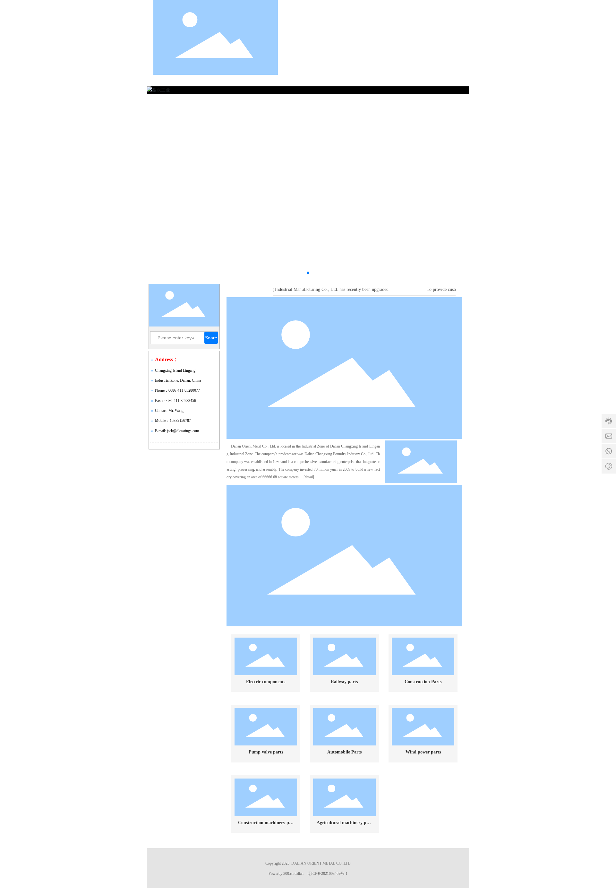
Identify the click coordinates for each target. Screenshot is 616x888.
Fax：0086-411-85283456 (175, 400)
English (446, 37)
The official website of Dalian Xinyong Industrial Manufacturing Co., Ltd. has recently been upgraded (291, 289)
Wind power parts (423, 752)
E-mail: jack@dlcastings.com (177, 431)
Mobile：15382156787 (173, 420)
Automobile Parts (344, 752)
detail (309, 477)
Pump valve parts (266, 752)
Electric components (265, 681)
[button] (308, 273)
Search (211, 339)
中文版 (415, 37)
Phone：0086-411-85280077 (177, 390)
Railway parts (344, 681)
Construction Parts (423, 681)
